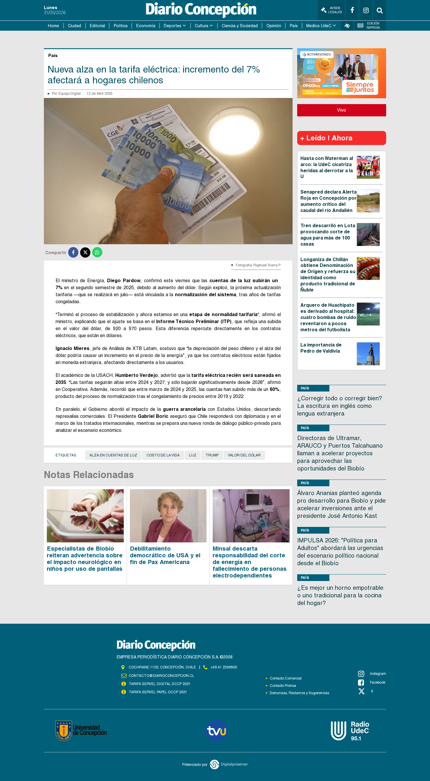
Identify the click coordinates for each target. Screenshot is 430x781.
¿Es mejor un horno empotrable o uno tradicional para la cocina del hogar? (340, 595)
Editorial (97, 25)
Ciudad (74, 25)
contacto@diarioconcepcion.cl (161, 676)
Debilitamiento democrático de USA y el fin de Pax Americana (165, 555)
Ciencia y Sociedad (240, 25)
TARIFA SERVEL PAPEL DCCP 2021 (158, 692)
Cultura (201, 25)
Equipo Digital (70, 94)
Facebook (377, 682)
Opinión (273, 25)
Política (121, 25)
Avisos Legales (335, 10)
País (294, 25)
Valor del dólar (244, 455)
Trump (212, 455)
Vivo (341, 110)
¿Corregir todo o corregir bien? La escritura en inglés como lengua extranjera (339, 406)
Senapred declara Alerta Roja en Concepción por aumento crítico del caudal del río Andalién (328, 201)
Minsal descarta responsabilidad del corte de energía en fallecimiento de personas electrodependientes (250, 562)
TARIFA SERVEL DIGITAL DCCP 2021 (160, 684)
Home (53, 25)
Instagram (378, 674)
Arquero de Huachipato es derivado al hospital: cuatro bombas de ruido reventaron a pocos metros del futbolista (328, 317)
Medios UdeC (318, 25)
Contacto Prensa (283, 686)
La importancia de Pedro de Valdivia (321, 348)
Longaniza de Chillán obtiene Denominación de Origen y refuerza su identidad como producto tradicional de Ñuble (327, 275)
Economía (145, 25)
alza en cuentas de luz (113, 455)
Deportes (172, 25)
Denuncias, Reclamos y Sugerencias (299, 693)
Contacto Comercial (286, 678)
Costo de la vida (163, 455)
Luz (192, 455)
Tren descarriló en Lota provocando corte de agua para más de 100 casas (327, 234)
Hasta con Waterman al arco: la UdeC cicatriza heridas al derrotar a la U (326, 167)
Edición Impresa (373, 25)
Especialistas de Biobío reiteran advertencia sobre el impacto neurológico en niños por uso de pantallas (85, 558)
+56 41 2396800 (224, 667)
